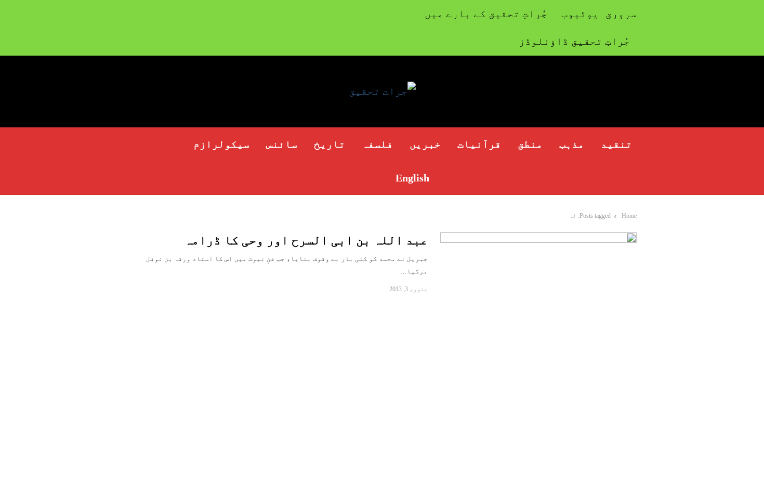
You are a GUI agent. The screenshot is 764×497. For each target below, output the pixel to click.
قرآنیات (479, 144)
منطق (530, 144)
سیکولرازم (221, 144)
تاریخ (329, 144)
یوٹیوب (580, 13)
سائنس (281, 144)
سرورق (621, 13)
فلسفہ (377, 144)
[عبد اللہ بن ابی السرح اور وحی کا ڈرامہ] (538, 238)
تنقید (616, 144)
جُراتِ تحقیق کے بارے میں (486, 13)
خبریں (425, 144)
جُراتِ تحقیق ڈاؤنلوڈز (574, 41)
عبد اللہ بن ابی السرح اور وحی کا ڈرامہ (306, 240)
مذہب (571, 144)
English (412, 178)
